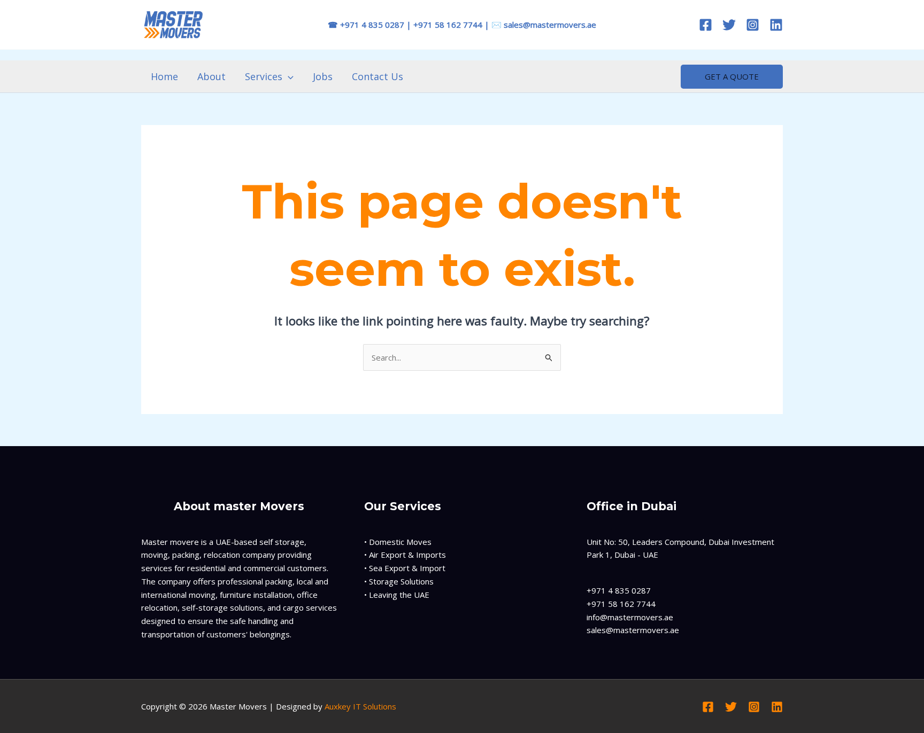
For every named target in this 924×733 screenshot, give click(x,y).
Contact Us (377, 76)
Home (164, 76)
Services (263, 76)
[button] (288, 76)
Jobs (323, 76)
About (211, 76)
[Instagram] (752, 25)
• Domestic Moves (398, 541)
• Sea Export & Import (404, 568)
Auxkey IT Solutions (360, 706)
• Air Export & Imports (405, 554)
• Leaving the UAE (396, 594)
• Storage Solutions (399, 581)
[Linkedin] (776, 25)
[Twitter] (729, 25)
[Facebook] (705, 25)
